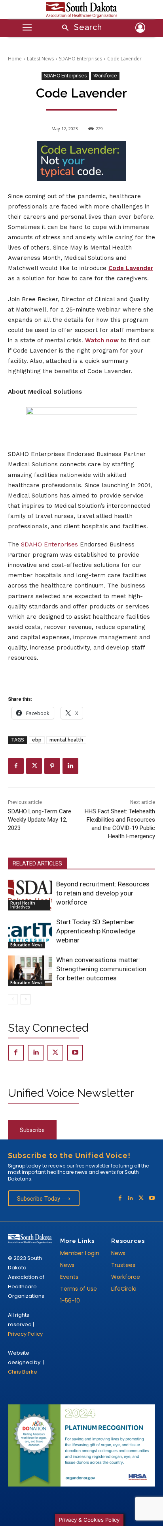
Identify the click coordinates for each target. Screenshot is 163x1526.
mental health (66, 740)
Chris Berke (22, 1372)
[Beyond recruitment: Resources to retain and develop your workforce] (30, 895)
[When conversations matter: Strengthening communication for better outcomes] (30, 970)
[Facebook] (16, 766)
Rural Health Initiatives (22, 905)
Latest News (40, 58)
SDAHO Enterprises (80, 58)
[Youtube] (75, 1053)
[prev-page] (13, 999)
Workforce (105, 76)
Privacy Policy (25, 1334)
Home (15, 58)
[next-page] (25, 999)
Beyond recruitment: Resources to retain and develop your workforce (103, 893)
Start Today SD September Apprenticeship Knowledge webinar (95, 931)
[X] (34, 766)
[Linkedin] (70, 766)
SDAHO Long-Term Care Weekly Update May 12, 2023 (39, 820)
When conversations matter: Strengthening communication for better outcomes (101, 969)
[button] (79, 28)
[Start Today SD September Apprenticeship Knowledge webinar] (30, 933)
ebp (37, 740)
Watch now (102, 340)
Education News (26, 945)
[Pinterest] (52, 766)
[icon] (140, 29)
